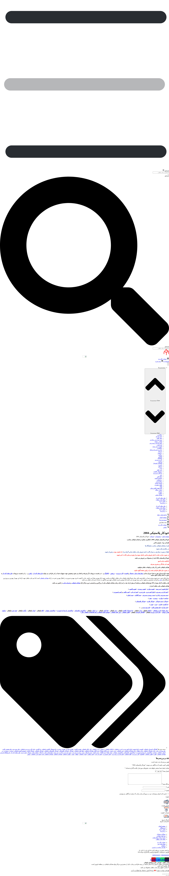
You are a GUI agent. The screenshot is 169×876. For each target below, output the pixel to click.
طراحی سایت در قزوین (158, 847)
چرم (156, 604)
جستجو (167, 176)
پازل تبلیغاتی (95, 749)
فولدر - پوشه (158, 441)
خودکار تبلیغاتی (39, 751)
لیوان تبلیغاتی (83, 754)
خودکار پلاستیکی (140, 601)
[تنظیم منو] (168, 363)
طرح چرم (142, 592)
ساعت (160, 461)
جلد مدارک (159, 436)
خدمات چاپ (66, 583)
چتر (161, 475)
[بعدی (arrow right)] (166, 875)
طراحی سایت (165, 870)
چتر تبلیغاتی (120, 751)
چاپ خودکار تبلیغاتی (149, 751)
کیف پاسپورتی (117, 592)
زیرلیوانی (159, 480)
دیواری (161, 598)
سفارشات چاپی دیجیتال (46, 752)
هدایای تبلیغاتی (44, 578)
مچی (150, 598)
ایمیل (167, 790)
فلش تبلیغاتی (149, 754)
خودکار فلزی (150, 601)
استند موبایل (158, 483)
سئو (158, 870)
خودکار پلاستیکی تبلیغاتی (51, 751)
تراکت (160, 455)
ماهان (76, 754)
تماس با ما (162, 501)
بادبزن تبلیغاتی (157, 610)
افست (126, 573)
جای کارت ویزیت (153, 612)
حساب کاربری (161, 842)
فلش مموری (158, 485)
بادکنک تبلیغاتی (109, 749)
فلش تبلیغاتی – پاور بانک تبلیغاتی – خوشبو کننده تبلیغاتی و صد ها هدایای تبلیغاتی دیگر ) (105, 612)
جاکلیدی (159, 448)
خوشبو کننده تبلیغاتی (20, 751)
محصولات (158, 536)
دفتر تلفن (159, 438)
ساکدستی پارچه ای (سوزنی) (65, 610)
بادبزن (160, 465)
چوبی (151, 604)
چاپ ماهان (139, 751)
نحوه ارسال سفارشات (159, 837)
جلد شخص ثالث (156, 607)
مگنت (160, 493)
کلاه (161, 486)
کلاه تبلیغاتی (128, 754)
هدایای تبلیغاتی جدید (47, 754)
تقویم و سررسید (157, 446)
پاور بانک (159, 470)
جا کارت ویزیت (157, 473)
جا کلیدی (165, 604)
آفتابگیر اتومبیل (157, 463)
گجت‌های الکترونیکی (156, 488)
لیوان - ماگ (158, 490)
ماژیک (160, 491)
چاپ (160, 580)
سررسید (158, 589)
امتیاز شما (165, 771)
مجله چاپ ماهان (160, 499)
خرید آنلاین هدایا (104, 751)
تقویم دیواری (150, 589)
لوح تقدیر (159, 445)
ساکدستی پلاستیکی (80, 610)
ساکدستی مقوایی (50, 610)
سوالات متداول (161, 834)
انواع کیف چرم (150, 592)
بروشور (160, 453)
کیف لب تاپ (134, 592)
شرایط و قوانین (161, 836)
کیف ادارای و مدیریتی (155, 443)
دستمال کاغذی (157, 471)
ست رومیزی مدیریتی (148, 595)
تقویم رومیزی (142, 589)
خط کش (159, 476)
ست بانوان (130, 595)
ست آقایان (138, 595)
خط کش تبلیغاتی (79, 751)
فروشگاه (162, 828)
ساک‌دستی (159, 481)
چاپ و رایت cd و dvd (156, 450)
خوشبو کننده (158, 478)
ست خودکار (159, 601)
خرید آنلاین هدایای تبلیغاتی (92, 751)
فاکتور (160, 456)
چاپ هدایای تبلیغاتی (130, 751)
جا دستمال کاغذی (125, 610)
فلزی (160, 604)
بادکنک (160, 466)
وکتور (30, 573)
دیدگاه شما (165, 784)
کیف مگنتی (126, 592)
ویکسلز (163, 845)
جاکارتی (159, 435)
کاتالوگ (160, 458)
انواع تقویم (165, 589)
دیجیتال (131, 573)
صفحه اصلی (165, 536)
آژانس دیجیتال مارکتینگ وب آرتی (140, 870)
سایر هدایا (165, 610)
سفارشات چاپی (138, 573)
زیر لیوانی (92, 610)
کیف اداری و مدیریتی (162, 592)
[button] (164, 522)
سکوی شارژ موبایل (33, 752)
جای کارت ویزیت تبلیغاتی (28, 749)
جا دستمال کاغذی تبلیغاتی (49, 749)
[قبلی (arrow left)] (168, 875)
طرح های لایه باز (160, 498)
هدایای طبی (158, 495)
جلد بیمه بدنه (146, 607)
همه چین (12, 610)
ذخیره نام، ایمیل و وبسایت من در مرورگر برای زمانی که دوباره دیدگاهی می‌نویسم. (143, 794)
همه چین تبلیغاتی (36, 754)
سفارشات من (161, 844)
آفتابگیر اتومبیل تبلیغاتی (150, 749)
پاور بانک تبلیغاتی (87, 749)
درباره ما (162, 503)
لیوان (31, 610)
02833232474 (156, 855)
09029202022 (165, 855)
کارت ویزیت (158, 460)
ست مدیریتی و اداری (156, 440)
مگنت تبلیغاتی (67, 754)
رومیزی (155, 598)
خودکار (160, 451)
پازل (160, 468)
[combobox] (161, 172)
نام (167, 787)
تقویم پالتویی (132, 589)
